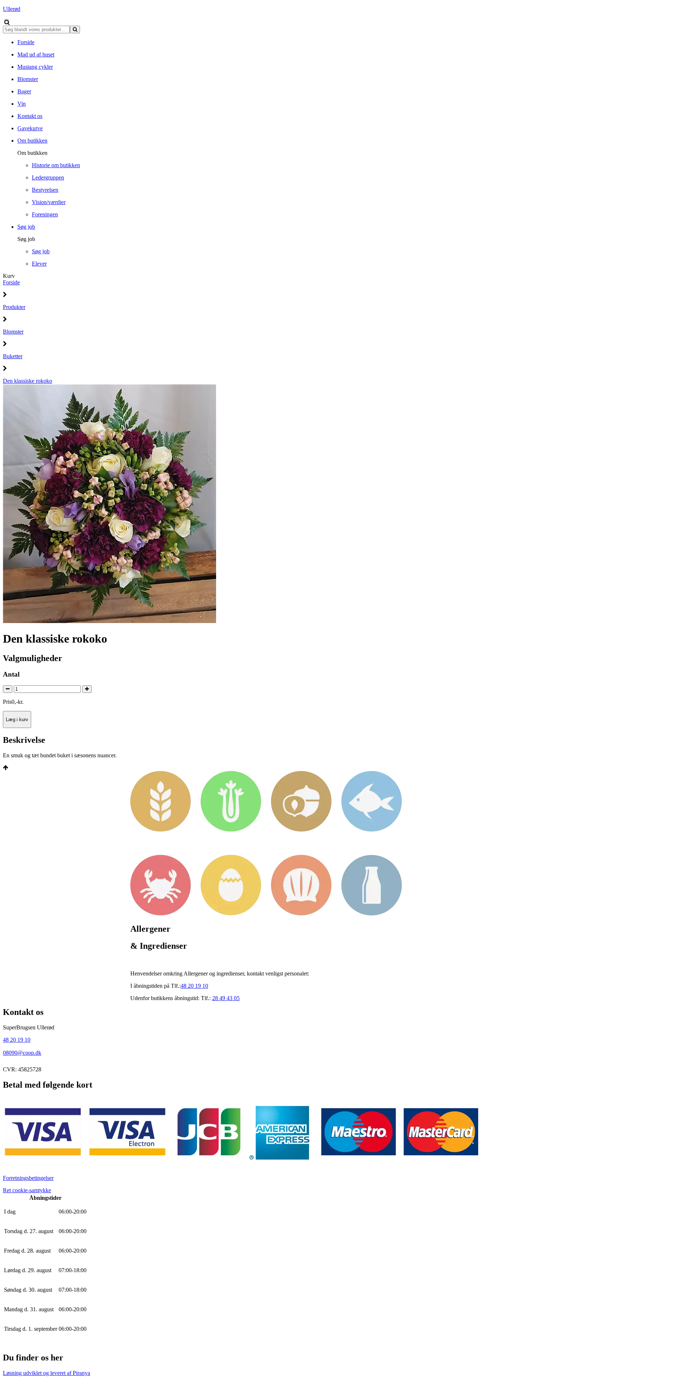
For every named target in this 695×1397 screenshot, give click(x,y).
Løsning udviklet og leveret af (46, 1373)
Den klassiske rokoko (27, 381)
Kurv (9, 276)
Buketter (12, 356)
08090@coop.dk (22, 1053)
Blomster (13, 332)
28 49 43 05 (226, 998)
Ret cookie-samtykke (27, 1190)
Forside (11, 282)
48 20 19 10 (16, 1040)
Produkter (14, 307)
